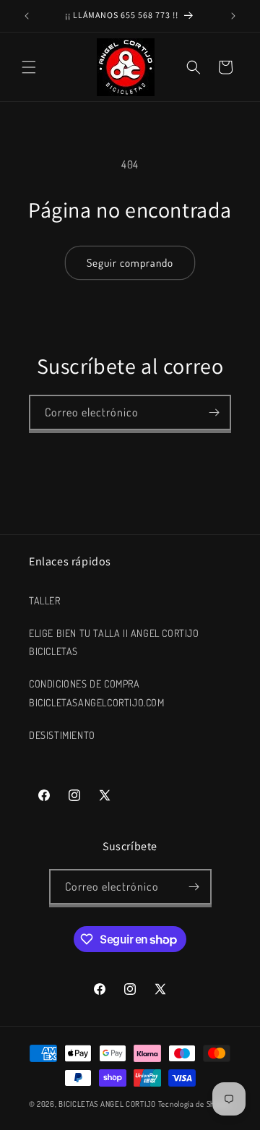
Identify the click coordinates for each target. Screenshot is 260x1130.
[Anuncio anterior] (27, 16)
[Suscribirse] (214, 412)
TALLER (45, 600)
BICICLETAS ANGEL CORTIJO (107, 1104)
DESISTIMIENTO (62, 735)
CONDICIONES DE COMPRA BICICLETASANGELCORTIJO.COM (97, 692)
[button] (29, 67)
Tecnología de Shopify (195, 1104)
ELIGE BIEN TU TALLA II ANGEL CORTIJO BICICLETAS (114, 642)
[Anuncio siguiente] (233, 16)
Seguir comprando (130, 263)
